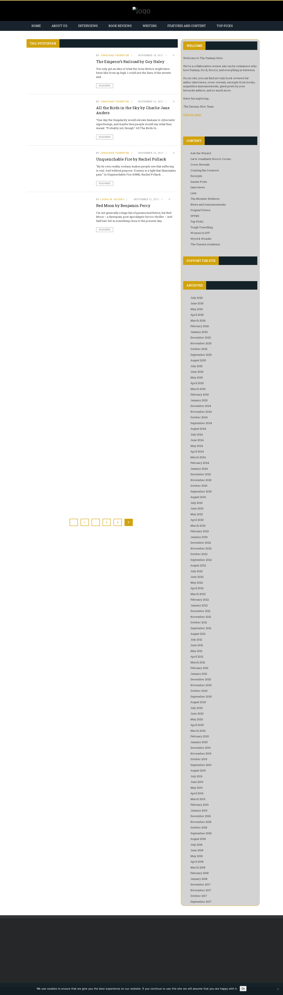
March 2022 (198, 594)
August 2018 (198, 839)
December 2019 (200, 748)
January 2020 (199, 742)
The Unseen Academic (205, 244)
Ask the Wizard (200, 153)
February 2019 (199, 804)
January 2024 (199, 468)
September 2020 (201, 696)
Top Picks (225, 26)
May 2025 (196, 377)
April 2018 (196, 861)
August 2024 (198, 428)
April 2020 (197, 725)
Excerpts (196, 176)
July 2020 (196, 708)
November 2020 (201, 685)
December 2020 (200, 679)
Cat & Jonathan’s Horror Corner (210, 159)
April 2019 (196, 793)
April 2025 (197, 383)
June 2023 (196, 508)
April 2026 (197, 315)
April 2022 (197, 588)
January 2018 (198, 879)
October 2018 (198, 827)
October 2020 (199, 691)
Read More (104, 85)
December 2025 (200, 337)
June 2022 (196, 577)
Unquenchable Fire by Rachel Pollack (131, 159)
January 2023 (199, 537)
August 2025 (198, 360)
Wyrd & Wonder (201, 239)
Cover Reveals (200, 164)
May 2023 (196, 514)
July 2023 (196, 503)
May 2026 (196, 309)
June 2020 (197, 713)
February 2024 (199, 463)
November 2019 (200, 753)
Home (36, 26)
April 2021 (196, 656)
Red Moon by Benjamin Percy (123, 205)
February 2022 (199, 599)
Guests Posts (198, 182)
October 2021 (198, 622)
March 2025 (198, 389)
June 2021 (196, 645)
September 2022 (201, 560)
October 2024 (199, 417)
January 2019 (198, 810)
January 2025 (199, 400)
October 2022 (198, 554)
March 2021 (197, 662)
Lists (193, 193)
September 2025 (201, 355)
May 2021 (196, 651)
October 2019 (198, 759)
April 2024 (197, 451)
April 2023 (197, 520)
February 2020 (199, 736)
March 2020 (198, 731)
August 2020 (198, 702)
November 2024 (201, 411)
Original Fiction (200, 210)
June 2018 (196, 850)
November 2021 (200, 617)
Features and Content (186, 26)
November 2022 (201, 548)
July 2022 (196, 571)
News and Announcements (208, 204)
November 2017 (200, 890)
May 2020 (196, 719)
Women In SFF (200, 233)
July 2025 (196, 366)
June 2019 (196, 782)
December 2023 (200, 474)
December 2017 (200, 884)
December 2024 (200, 406)
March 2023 (198, 525)
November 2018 (200, 822)
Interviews (88, 26)
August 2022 (198, 565)
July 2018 (196, 844)
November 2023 (201, 480)
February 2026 (199, 326)
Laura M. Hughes (112, 199)
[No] (278, 989)
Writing (150, 26)
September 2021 (200, 628)
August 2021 (198, 634)
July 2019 (196, 776)
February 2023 (199, 531)
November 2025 (201, 343)
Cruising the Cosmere (204, 170)
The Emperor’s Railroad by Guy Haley (130, 61)
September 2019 (201, 765)
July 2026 (196, 298)
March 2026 (198, 320)
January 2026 (199, 332)
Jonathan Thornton (114, 55)
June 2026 (197, 303)
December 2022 (200, 542)
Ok (243, 988)
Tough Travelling (201, 227)
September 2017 (201, 901)
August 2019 (198, 770)
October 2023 (198, 485)
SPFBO (194, 216)
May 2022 (196, 582)
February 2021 (199, 668)
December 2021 (200, 611)
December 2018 (200, 816)
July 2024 (196, 434)
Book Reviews (120, 26)
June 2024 (197, 440)
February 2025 (199, 394)
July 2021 (196, 639)
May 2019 (196, 787)
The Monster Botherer (205, 199)
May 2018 (196, 856)
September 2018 (201, 833)
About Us (59, 26)
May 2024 (196, 446)
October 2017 (198, 896)
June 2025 (196, 372)
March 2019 (197, 799)
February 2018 (199, 873)
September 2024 (201, 423)
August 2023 (198, 497)
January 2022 (199, 605)
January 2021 (198, 674)
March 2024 (198, 457)
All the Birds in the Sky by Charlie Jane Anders (133, 110)
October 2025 (198, 349)
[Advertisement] (61, 952)
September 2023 (201, 491)
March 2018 (197, 867)
